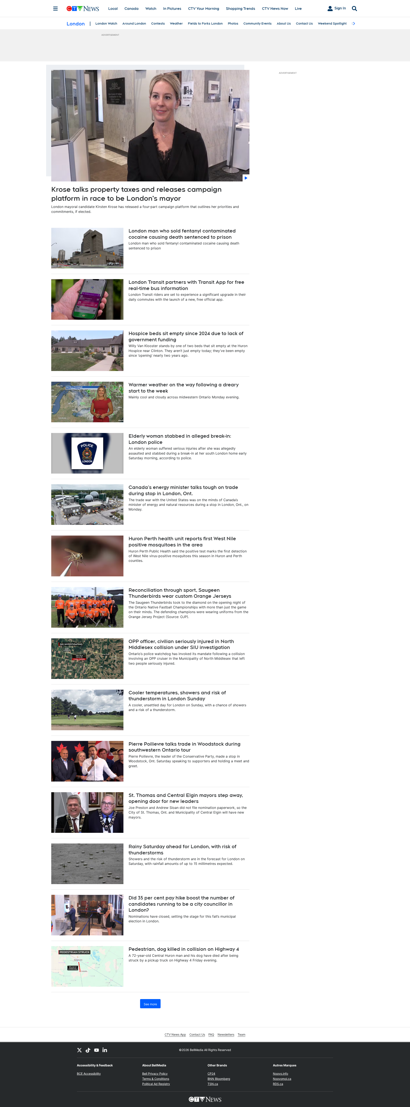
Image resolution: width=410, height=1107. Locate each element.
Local (113, 9)
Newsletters (226, 1034)
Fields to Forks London (205, 23)
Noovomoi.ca (282, 1079)
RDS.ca (278, 1084)
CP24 (211, 1073)
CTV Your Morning (203, 9)
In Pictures (172, 9)
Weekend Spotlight (332, 23)
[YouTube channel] (96, 1050)
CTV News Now (275, 9)
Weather (176, 23)
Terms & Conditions (155, 1079)
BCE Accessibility (89, 1073)
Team (241, 1034)
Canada (131, 9)
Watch (150, 9)
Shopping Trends (240, 9)
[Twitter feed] (79, 1050)
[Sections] (55, 8)
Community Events (257, 23)
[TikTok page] (88, 1050)
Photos (233, 23)
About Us (284, 23)
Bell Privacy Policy (155, 1073)
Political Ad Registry (156, 1084)
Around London (134, 23)
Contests (158, 23)
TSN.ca (213, 1084)
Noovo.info (280, 1073)
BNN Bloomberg (219, 1079)
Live (298, 9)
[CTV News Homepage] (83, 8)
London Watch (106, 23)
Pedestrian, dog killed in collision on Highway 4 (184, 949)
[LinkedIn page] (105, 1050)
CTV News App (175, 1034)
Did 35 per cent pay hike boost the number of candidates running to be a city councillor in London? (181, 904)
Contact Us (304, 23)
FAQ (211, 1034)
